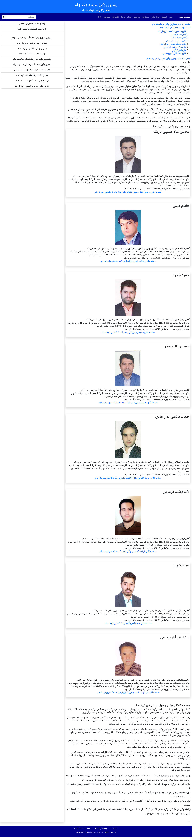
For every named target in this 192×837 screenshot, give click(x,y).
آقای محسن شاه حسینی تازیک (172, 31)
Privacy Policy (101, 828)
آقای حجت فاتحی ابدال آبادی (172, 44)
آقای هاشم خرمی (178, 34)
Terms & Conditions (82, 828)
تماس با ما (126, 17)
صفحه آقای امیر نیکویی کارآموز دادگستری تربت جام (128, 623)
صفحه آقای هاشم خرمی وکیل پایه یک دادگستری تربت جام (128, 261)
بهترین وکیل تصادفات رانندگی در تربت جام (32, 64)
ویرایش (136, 17)
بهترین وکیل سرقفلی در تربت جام (32, 43)
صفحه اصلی (184, 17)
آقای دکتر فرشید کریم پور (175, 47)
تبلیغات (115, 17)
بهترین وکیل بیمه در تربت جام (32, 53)
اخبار (171, 17)
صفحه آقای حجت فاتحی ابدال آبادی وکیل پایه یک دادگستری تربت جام (128, 478)
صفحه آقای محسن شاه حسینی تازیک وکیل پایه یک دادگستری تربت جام (128, 192)
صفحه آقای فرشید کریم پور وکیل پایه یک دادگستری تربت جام (128, 551)
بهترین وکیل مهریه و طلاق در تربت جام (32, 86)
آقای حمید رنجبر (179, 38)
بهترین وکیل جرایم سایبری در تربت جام (32, 70)
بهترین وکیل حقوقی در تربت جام (32, 48)
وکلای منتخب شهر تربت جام (32, 23)
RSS (99, 17)
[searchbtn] (4, 17)
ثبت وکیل (155, 17)
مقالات (145, 17)
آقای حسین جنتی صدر (176, 41)
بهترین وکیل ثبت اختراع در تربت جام (32, 80)
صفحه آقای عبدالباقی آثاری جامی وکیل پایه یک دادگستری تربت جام (128, 692)
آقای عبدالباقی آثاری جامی (174, 53)
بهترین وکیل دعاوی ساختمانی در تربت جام (32, 59)
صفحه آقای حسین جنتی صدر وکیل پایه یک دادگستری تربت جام (128, 403)
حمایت (106, 17)
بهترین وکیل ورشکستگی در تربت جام (32, 75)
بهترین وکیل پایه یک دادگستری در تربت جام (32, 37)
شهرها (164, 17)
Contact (115, 828)
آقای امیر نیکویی (178, 50)
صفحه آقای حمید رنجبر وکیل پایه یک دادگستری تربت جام (128, 332)
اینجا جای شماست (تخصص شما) (32, 29)
